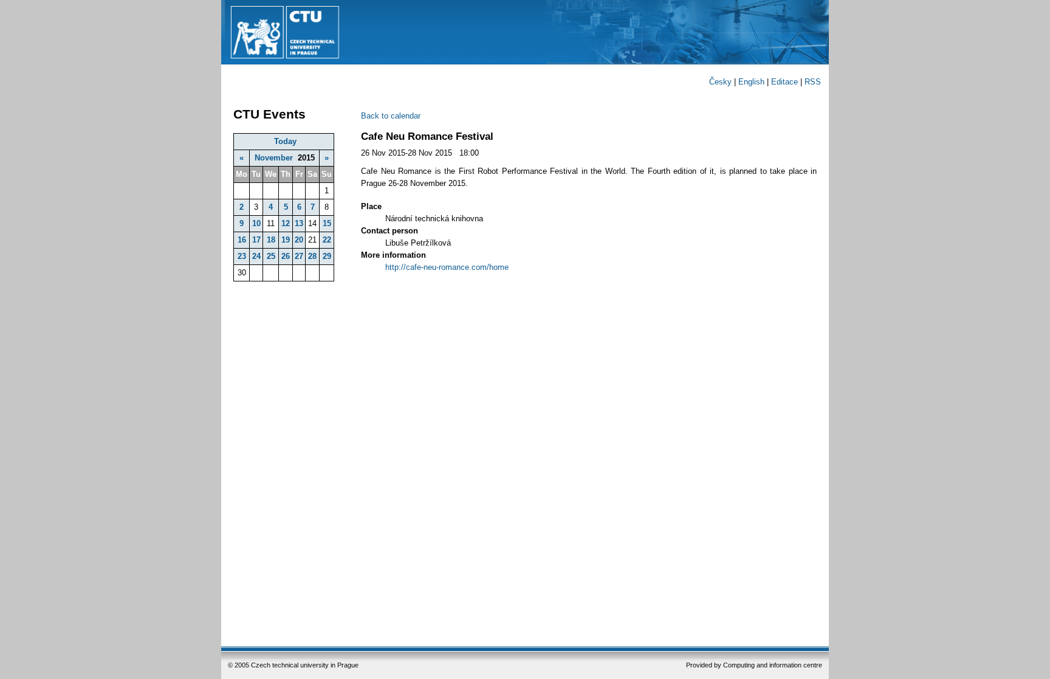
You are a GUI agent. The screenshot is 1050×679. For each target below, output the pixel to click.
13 (299, 223)
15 (327, 223)
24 (256, 256)
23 (242, 256)
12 (285, 223)
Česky (720, 81)
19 (285, 239)
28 (312, 256)
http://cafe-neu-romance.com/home (447, 267)
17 (256, 239)
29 (327, 256)
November (274, 157)
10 (256, 223)
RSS (813, 81)
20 (299, 239)
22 (327, 239)
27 (299, 256)
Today (285, 141)
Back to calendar (390, 115)
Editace (784, 81)
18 (271, 239)
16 (242, 239)
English (751, 81)
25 (271, 256)
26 (285, 256)
